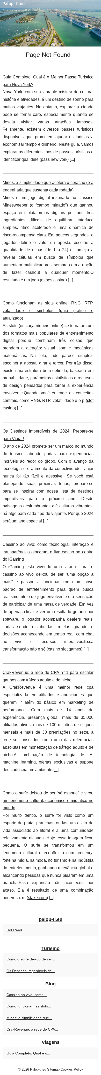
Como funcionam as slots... (28, 1006)
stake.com (37, 897)
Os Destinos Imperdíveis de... (30, 971)
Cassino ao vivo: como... (26, 995)
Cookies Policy (72, 1069)
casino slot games (64, 649)
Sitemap (53, 1069)
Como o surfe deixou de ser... (30, 959)
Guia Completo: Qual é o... (28, 1053)
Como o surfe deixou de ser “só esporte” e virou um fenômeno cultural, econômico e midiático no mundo (48, 800)
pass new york (54, 159)
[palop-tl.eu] (50, 23)
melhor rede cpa (75, 687)
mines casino (53, 280)
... (72, 159)
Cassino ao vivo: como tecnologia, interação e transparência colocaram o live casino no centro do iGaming (48, 552)
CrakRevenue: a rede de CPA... (32, 1029)
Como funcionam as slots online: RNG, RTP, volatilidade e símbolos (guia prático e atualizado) (48, 310)
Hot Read (14, 930)
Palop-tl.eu (38, 1069)
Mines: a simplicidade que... (29, 1018)
